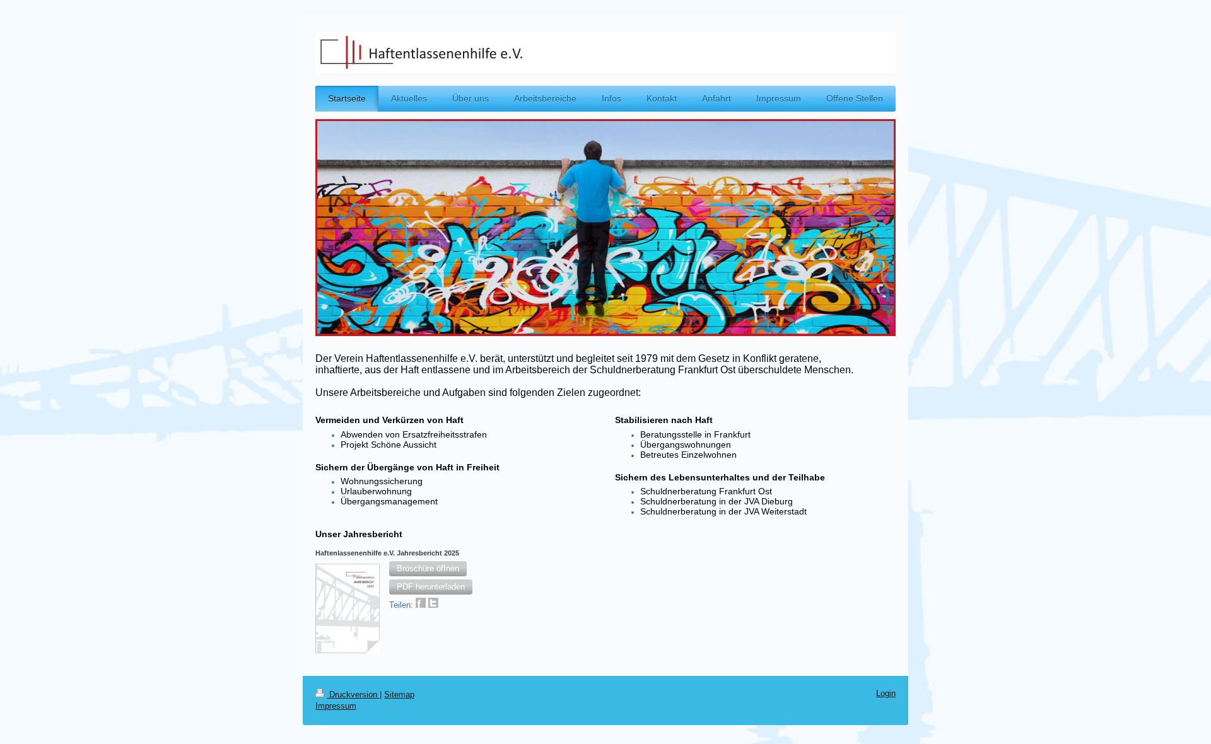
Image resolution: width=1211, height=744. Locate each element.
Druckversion (353, 694)
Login (886, 693)
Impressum (335, 706)
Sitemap (399, 694)
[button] (428, 568)
